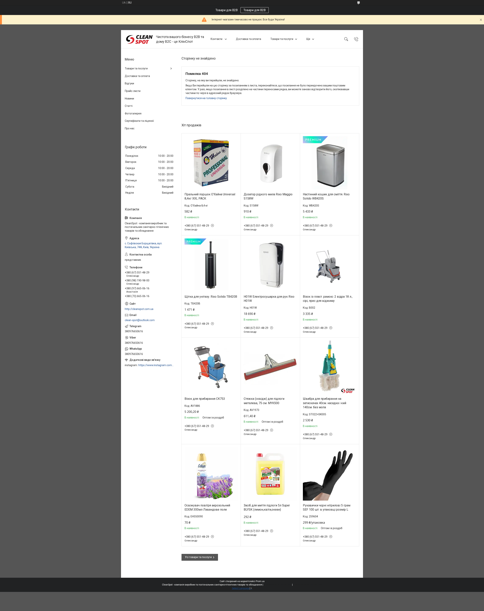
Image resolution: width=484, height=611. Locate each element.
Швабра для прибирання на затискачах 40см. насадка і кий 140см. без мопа (324, 403)
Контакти (217, 38)
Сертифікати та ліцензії (139, 120)
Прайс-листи (132, 90)
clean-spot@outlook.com (140, 320)
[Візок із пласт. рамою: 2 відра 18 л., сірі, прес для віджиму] (329, 265)
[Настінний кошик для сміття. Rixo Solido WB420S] (329, 162)
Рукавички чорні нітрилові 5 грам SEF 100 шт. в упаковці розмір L (326, 507)
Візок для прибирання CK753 (205, 399)
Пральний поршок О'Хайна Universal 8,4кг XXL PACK (210, 196)
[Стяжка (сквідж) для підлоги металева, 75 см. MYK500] (270, 367)
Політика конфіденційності (307, 584)
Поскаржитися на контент (278, 584)
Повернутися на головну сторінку (206, 98)
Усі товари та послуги (198, 557)
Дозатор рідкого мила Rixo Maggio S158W (268, 196)
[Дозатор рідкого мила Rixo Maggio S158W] (270, 162)
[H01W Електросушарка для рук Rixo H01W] (270, 265)
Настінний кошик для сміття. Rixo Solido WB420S (326, 196)
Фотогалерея (133, 113)
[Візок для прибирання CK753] (211, 367)
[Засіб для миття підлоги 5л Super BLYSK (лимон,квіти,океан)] (270, 474)
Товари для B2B (255, 10)
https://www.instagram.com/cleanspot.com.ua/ (156, 365)
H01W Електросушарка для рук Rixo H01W (269, 299)
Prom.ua (260, 581)
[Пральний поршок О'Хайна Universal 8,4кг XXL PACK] (211, 162)
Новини (129, 98)
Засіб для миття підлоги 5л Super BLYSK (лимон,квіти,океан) (267, 507)
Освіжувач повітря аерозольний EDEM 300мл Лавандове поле (207, 507)
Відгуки (129, 83)
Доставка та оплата (248, 38)
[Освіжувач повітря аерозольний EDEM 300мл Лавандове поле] (211, 474)
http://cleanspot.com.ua (139, 309)
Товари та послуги (281, 38)
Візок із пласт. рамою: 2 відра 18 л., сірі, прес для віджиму (327, 299)
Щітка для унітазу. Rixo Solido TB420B (211, 296)
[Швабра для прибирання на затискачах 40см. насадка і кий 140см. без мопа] (329, 367)
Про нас (129, 128)
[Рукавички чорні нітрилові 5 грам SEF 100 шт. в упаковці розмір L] (329, 474)
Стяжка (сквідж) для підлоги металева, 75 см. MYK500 (264, 401)
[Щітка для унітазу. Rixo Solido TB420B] (211, 265)
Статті (129, 105)
